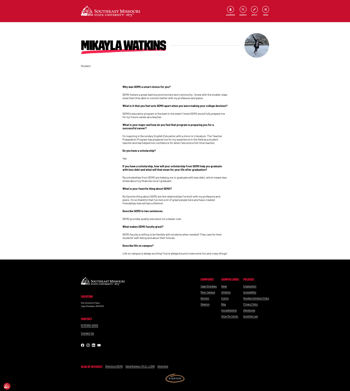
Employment (249, 286)
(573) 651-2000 (89, 325)
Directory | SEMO (114, 366)
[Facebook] (82, 345)
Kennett (205, 298)
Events (225, 298)
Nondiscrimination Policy (256, 298)
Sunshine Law (250, 316)
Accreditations (229, 310)
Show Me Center (229, 316)
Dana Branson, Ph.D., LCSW (140, 366)
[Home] (110, 11)
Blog (223, 304)
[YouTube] (99, 345)
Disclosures (249, 310)
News (224, 286)
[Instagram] (88, 345)
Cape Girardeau (209, 286)
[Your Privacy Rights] (7, 386)
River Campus (208, 292)
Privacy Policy (250, 304)
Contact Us (87, 333)
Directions (163, 366)
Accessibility (249, 292)
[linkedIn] (93, 345)
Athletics (226, 292)
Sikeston (205, 304)
